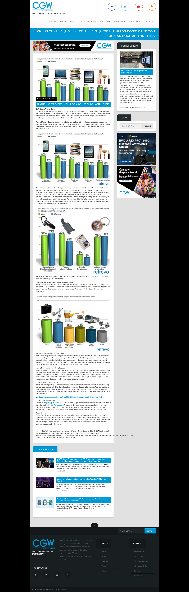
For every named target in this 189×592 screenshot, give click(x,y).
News (104, 556)
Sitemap (137, 571)
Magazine (105, 561)
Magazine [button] (51, 21)
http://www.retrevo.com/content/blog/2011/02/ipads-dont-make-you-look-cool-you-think (70, 397)
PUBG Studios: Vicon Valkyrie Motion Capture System (134, 72)
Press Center (50, 31)
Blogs (81, 21)
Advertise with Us (140, 566)
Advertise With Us (135, 21)
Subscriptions (139, 551)
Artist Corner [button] (104, 21)
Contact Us (149, 21)
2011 (107, 31)
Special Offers (91, 21)
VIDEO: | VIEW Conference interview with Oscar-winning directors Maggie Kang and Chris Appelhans (81, 460)
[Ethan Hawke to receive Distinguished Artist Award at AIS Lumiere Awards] (45, 482)
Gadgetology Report (50, 403)
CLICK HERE (124, 107)
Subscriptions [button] (119, 21)
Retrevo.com (58, 405)
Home (104, 551)
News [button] (62, 21)
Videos (72, 21)
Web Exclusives (83, 31)
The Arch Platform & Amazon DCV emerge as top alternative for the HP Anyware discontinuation (82, 500)
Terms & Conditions (141, 561)
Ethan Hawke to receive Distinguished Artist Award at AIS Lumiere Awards (81, 480)
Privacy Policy (139, 556)
